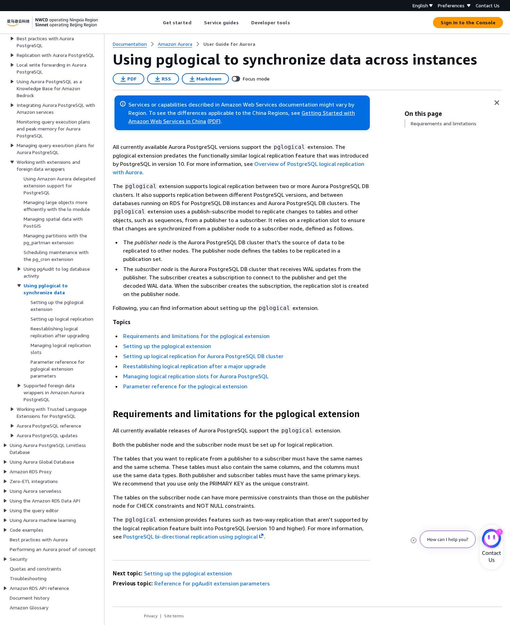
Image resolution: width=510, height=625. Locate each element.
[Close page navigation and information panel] (497, 102)
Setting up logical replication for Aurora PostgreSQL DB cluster (203, 356)
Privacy (151, 615)
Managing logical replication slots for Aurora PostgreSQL (196, 376)
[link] (229, 44)
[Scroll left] (157, 22)
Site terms (174, 615)
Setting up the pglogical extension (167, 346)
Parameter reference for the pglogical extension (185, 386)
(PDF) (214, 121)
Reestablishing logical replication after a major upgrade (194, 366)
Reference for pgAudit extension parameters (212, 583)
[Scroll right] (295, 22)
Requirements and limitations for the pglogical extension (196, 335)
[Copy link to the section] (107, 414)
